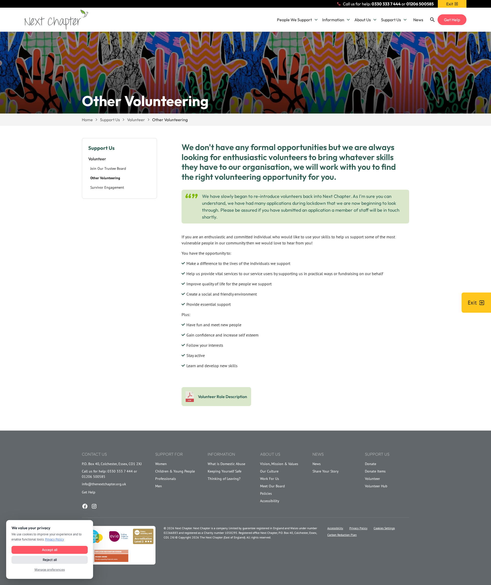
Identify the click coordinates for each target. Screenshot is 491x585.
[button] (297, 19)
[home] (56, 20)
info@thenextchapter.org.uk (104, 484)
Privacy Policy (358, 528)
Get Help (452, 19)
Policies (266, 493)
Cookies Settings (384, 528)
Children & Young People (175, 471)
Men (158, 486)
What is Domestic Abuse (226, 464)
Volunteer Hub (376, 486)
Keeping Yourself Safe (224, 471)
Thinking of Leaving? (224, 478)
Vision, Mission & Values (279, 464)
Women (161, 464)
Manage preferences (50, 569)
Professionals (165, 478)
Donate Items (375, 471)
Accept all (49, 550)
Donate (370, 464)
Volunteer (372, 478)
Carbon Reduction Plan (342, 535)
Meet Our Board (272, 486)
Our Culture (269, 471)
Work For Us (269, 478)
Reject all (50, 560)
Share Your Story (326, 471)
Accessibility (269, 501)
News (418, 19)
